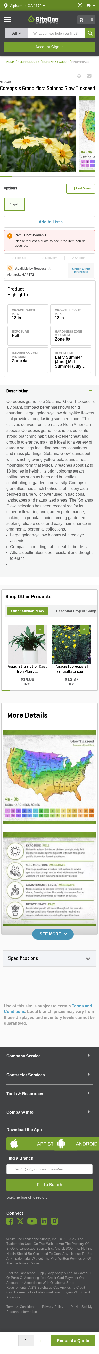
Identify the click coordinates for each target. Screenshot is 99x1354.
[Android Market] (73, 1139)
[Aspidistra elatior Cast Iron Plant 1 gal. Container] (27, 644)
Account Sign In (49, 47)
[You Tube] (33, 1223)
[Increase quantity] (41, 1340)
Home (10, 62)
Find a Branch (20, 1158)
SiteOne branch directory (27, 1197)
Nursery (49, 62)
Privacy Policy (52, 1307)
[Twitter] (21, 1223)
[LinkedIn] (45, 1223)
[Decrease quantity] (11, 1340)
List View (83, 188)
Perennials (80, 62)
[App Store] (26, 1139)
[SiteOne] (43, 22)
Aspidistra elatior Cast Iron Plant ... (27, 669)
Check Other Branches (81, 270)
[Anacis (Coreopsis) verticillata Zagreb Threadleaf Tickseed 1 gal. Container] (71, 644)
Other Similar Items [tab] (27, 611)
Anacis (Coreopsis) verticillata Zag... (72, 669)
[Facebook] (11, 1223)
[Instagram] (55, 1223)
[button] (26, 6)
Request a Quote (73, 1340)
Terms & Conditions (20, 1307)
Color (64, 62)
